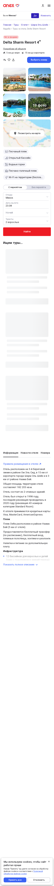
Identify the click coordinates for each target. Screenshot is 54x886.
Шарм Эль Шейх (39, 25)
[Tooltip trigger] (13, 59)
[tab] (10, 454)
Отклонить (39, 880)
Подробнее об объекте (14, 49)
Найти (27, 231)
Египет (25, 25)
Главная (7, 25)
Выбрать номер (39, 60)
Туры (16, 25)
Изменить (46, 15)
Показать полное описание (18, 564)
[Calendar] (27, 204)
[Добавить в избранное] (9, 59)
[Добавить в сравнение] (4, 59)
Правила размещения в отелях (20, 463)
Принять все (15, 880)
